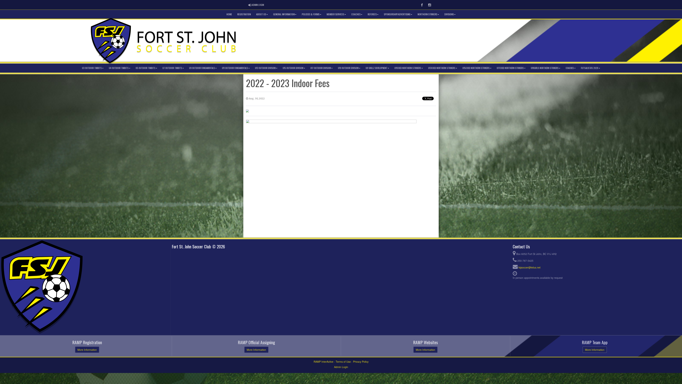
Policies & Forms (311, 14)
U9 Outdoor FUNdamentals (202, 68)
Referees (372, 14)
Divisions (449, 14)
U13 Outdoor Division (265, 68)
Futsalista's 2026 (589, 68)
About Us (261, 14)
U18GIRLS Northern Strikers (545, 68)
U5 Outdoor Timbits (145, 68)
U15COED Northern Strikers (476, 68)
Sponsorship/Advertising (397, 14)
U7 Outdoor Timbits (172, 68)
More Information (87, 349)
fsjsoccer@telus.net (529, 267)
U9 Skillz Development (376, 68)
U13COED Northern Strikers (441, 68)
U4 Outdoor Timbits (119, 68)
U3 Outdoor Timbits (92, 68)
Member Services (335, 14)
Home (229, 14)
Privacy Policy (361, 361)
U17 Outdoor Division (320, 68)
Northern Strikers (427, 14)
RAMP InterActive (323, 361)
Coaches (356, 14)
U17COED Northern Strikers (510, 68)
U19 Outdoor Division (348, 68)
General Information (284, 14)
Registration (244, 14)
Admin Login (341, 367)
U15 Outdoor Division (293, 68)
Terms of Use (343, 361)
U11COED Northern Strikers (407, 68)
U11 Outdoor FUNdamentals (235, 68)
